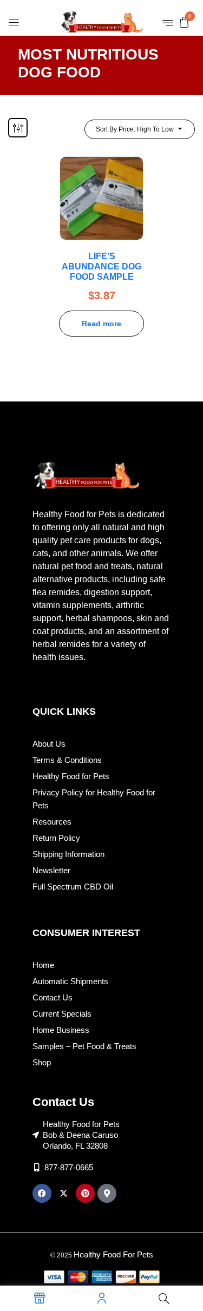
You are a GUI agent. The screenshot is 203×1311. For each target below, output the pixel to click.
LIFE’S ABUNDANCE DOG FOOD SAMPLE (101, 266)
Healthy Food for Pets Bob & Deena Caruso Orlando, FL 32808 (81, 1134)
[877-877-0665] (36, 1167)
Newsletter (51, 870)
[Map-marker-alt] (106, 1193)
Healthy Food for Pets (70, 776)
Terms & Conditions (67, 760)
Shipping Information (68, 854)
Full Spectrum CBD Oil (72, 886)
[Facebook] (41, 1193)
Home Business (60, 1030)
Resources (51, 821)
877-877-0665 (68, 1167)
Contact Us (52, 997)
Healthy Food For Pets (113, 1254)
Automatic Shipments (70, 981)
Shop (41, 1062)
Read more (101, 323)
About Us (49, 743)
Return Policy (56, 837)
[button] (184, 21)
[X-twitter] (63, 1193)
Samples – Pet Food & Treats (84, 1046)
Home (43, 965)
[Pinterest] (85, 1193)
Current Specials (61, 1013)
